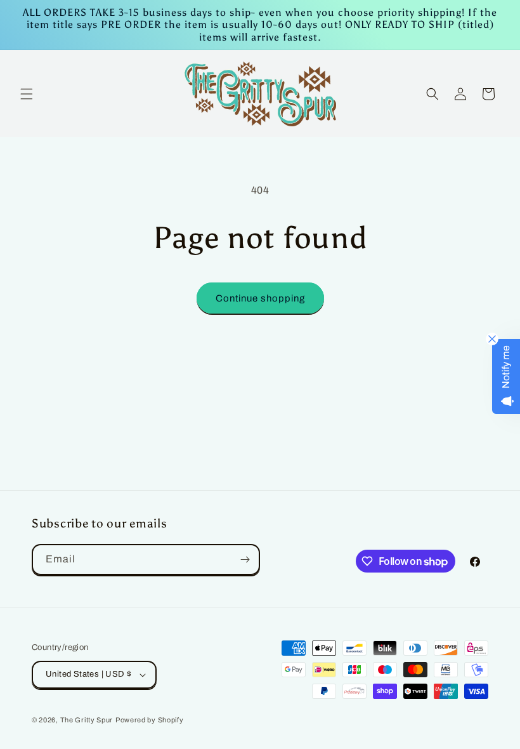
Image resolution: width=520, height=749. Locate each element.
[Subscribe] (245, 559)
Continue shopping (260, 298)
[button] (27, 94)
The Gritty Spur (87, 720)
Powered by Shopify (149, 720)
